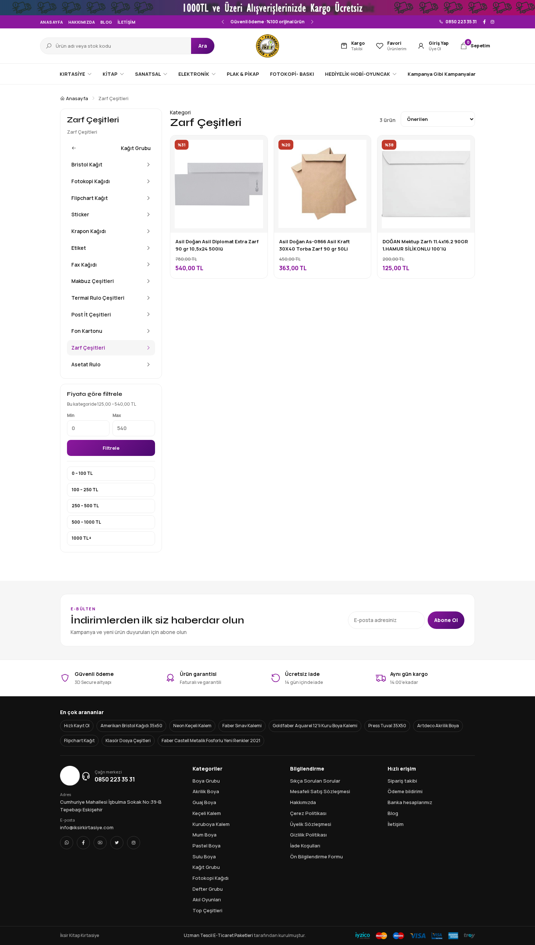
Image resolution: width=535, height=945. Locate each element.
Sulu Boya (204, 856)
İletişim (127, 22)
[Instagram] (492, 22)
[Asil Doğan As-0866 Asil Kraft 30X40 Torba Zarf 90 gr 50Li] (359, 146)
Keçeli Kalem (207, 813)
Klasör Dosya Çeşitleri (128, 740)
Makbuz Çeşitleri (92, 280)
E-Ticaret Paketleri (233, 935)
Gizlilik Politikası (308, 834)
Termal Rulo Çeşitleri (97, 297)
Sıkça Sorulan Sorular (315, 780)
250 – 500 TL (85, 506)
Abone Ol (446, 620)
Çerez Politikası (308, 813)
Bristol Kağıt (86, 164)
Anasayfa (51, 22)
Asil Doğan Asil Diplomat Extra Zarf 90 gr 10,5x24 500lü (217, 245)
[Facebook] (484, 22)
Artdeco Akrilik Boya (438, 725)
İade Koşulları (305, 845)
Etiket (78, 247)
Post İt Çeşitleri (91, 314)
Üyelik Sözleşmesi (310, 824)
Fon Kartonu (86, 330)
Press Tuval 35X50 (387, 725)
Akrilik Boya (206, 791)
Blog (106, 22)
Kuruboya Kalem (211, 824)
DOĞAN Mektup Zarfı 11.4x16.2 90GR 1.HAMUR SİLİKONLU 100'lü (425, 245)
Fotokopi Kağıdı (90, 181)
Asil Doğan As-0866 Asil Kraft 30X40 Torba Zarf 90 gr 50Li (314, 245)
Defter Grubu (208, 889)
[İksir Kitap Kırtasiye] (267, 46)
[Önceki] (223, 21)
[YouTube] (100, 842)
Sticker (80, 214)
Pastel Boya (207, 845)
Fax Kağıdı (84, 264)
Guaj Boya (204, 802)
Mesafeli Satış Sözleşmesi (320, 791)
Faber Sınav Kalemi (242, 725)
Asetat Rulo (85, 364)
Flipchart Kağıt (89, 197)
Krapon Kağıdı (88, 231)
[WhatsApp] (66, 842)
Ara (202, 45)
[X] (116, 842)
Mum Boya (205, 834)
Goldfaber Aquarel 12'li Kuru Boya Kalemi (315, 725)
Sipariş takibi (402, 780)
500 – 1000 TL (86, 522)
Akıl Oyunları (207, 899)
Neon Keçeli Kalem (192, 725)
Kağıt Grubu (136, 148)
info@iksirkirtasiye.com (87, 827)
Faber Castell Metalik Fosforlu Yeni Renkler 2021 (211, 740)
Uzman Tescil (198, 935)
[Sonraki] (312, 21)
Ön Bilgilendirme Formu (316, 856)
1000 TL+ (81, 538)
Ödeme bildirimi (405, 791)
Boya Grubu (206, 780)
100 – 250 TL (85, 490)
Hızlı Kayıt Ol (77, 725)
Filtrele (111, 448)
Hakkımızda (81, 22)
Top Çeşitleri (207, 910)
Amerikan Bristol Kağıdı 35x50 (131, 725)
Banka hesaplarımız (410, 802)
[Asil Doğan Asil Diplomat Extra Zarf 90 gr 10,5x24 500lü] (256, 146)
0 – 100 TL (82, 473)
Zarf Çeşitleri (88, 347)
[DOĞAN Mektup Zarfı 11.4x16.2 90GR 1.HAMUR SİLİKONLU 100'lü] (463, 146)
